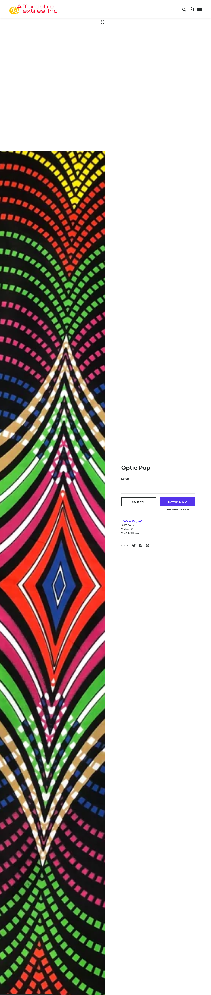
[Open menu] (199, 9)
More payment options (177, 510)
